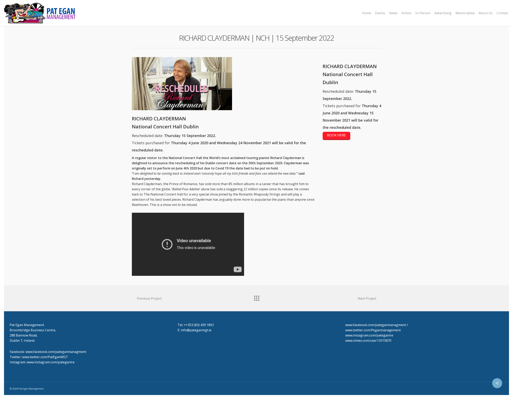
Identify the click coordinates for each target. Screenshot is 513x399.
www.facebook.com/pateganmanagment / (376, 325)
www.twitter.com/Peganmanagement (373, 330)
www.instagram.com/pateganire (369, 335)
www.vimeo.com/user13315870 (368, 340)
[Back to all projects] (256, 297)
